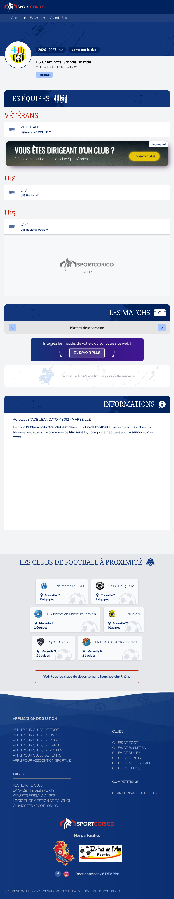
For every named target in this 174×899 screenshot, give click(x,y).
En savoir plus (144, 156)
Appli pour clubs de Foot (36, 730)
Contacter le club (84, 50)
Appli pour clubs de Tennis (37, 755)
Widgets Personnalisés (34, 795)
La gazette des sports (33, 790)
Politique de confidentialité (105, 891)
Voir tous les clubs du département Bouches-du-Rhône (87, 676)
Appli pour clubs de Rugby (37, 740)
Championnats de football (136, 793)
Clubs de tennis (126, 768)
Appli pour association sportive (42, 760)
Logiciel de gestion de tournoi (41, 800)
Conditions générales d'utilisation (57, 891)
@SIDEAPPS (109, 874)
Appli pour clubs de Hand (36, 745)
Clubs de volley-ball (131, 763)
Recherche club (28, 785)
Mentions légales (16, 891)
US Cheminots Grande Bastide (50, 18)
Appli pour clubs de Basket (37, 735)
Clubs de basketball (130, 747)
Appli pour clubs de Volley (37, 750)
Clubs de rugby (126, 753)
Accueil (16, 18)
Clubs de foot (125, 742)
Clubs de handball (129, 758)
